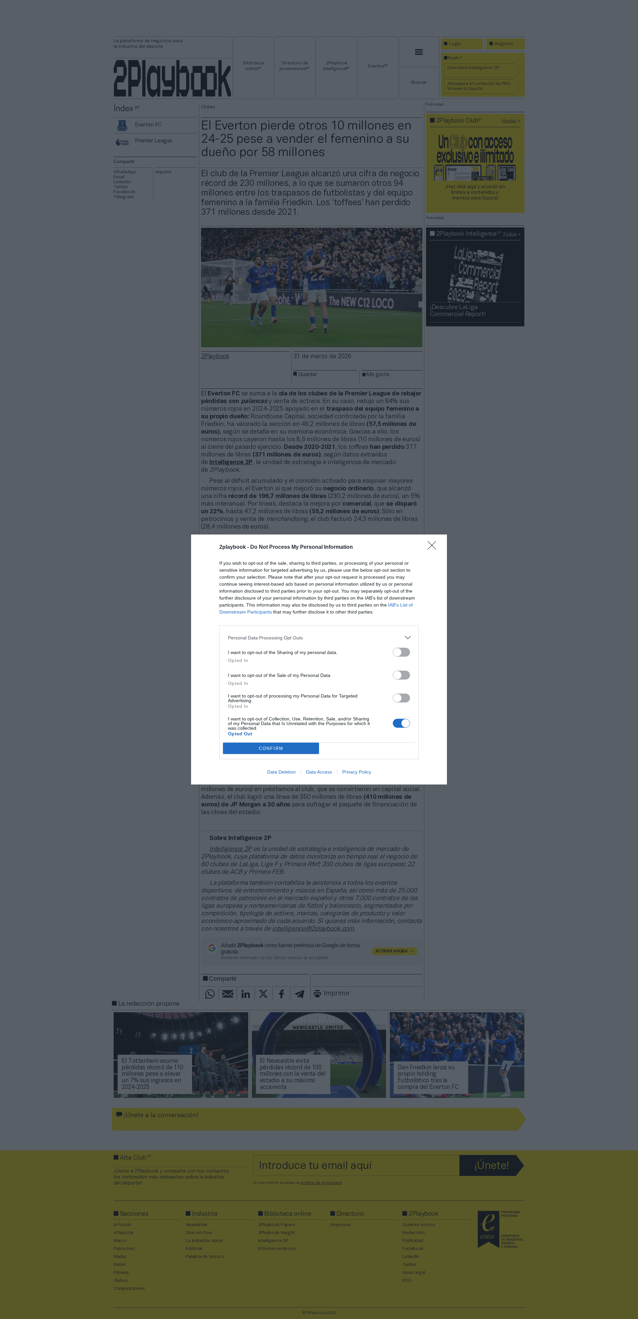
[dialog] (319, 659)
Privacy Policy (356, 772)
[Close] (434, 547)
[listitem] (319, 637)
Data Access (319, 772)
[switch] (401, 652)
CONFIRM (271, 748)
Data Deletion (281, 772)
